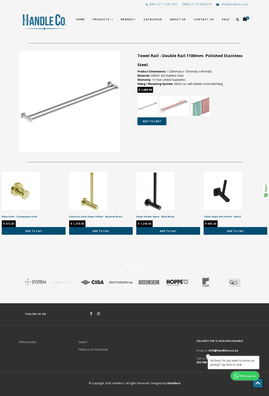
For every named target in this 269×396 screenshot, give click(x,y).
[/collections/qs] (234, 282)
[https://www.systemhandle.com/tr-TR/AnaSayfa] (35, 282)
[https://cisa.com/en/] (92, 282)
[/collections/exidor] (149, 282)
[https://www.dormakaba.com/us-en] (120, 282)
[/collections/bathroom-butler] (64, 282)
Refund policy (27, 342)
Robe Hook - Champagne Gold (19, 216)
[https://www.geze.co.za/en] (177, 282)
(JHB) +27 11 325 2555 (164, 4)
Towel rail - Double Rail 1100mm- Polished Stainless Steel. (189, 60)
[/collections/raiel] (205, 282)
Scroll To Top (257, 383)
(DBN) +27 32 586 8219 (196, 4)
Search (82, 342)
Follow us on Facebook (93, 349)
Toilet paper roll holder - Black (222, 216)
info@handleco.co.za (234, 4)
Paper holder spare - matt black (155, 216)
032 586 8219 (205, 362)
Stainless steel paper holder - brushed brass (95, 216)
